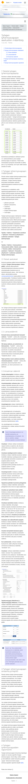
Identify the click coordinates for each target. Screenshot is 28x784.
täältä (21, 762)
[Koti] (2, 3)
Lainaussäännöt (11, 54)
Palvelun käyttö (15, 25)
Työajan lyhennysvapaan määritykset (13, 50)
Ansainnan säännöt (12, 56)
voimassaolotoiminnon (7, 276)
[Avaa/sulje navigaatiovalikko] (25, 3)
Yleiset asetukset (11, 52)
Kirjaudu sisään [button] (17, 2)
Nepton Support (6, 25)
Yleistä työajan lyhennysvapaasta (13, 48)
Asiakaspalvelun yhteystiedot (14, 778)
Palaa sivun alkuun (6, 769)
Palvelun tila (7, 14)
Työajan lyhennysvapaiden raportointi (14, 62)
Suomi (8, 2)
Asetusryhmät (16, 27)
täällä (17, 421)
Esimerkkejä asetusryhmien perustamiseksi (12, 29)
